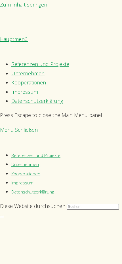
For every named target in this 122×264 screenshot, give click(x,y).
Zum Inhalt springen (23, 4)
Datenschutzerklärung (32, 192)
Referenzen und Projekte (35, 155)
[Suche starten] (2, 217)
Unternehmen (25, 164)
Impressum (22, 183)
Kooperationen (25, 173)
